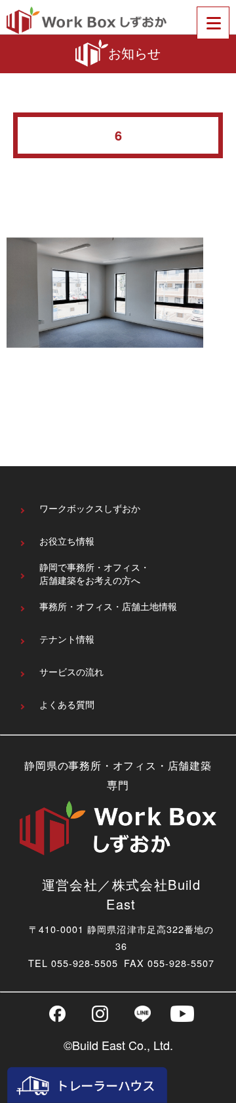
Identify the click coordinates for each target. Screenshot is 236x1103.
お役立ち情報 (66, 541)
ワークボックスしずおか (89, 508)
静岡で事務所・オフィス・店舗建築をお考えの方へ (94, 574)
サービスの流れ (71, 672)
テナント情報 (66, 639)
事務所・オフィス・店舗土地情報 (108, 606)
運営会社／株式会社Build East (121, 894)
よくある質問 (66, 704)
